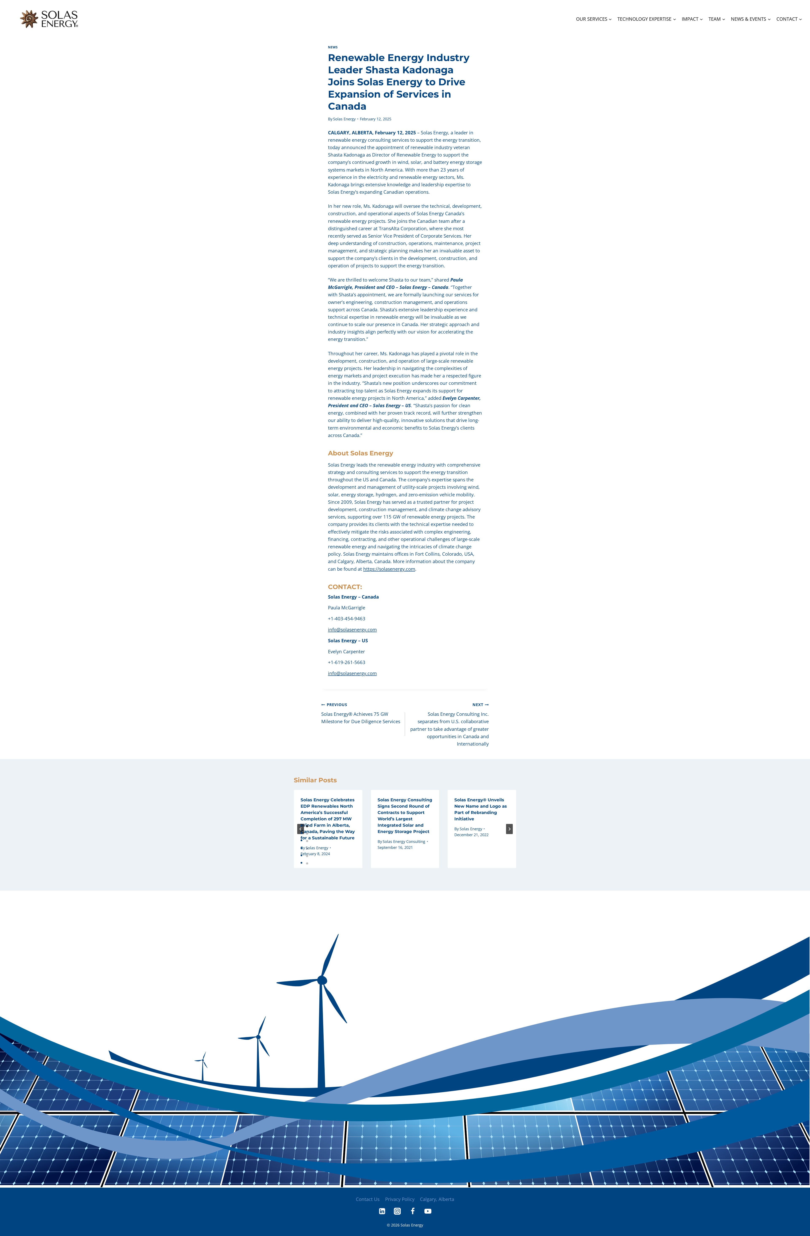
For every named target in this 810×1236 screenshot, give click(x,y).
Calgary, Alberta (437, 1199)
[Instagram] (397, 1211)
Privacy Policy (399, 1199)
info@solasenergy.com (352, 629)
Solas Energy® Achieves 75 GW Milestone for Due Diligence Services (360, 713)
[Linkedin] (382, 1211)
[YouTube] (428, 1211)
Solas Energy (344, 118)
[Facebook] (413, 1211)
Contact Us (367, 1199)
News (333, 47)
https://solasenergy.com (389, 569)
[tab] (307, 826)
